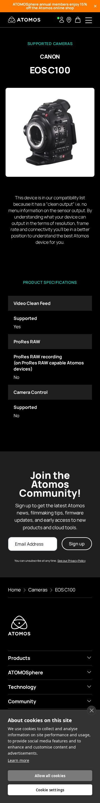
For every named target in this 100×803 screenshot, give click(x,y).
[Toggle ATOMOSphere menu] (89, 672)
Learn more (18, 760)
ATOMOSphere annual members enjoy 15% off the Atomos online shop (50, 6)
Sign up (77, 544)
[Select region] (69, 19)
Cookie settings (50, 789)
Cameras (38, 589)
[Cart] (78, 19)
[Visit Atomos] (24, 20)
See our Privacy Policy (72, 561)
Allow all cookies (50, 775)
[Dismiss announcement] (95, 6)
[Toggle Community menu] (89, 701)
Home (14, 589)
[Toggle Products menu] (89, 657)
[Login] (61, 19)
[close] (91, 710)
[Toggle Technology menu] (89, 686)
